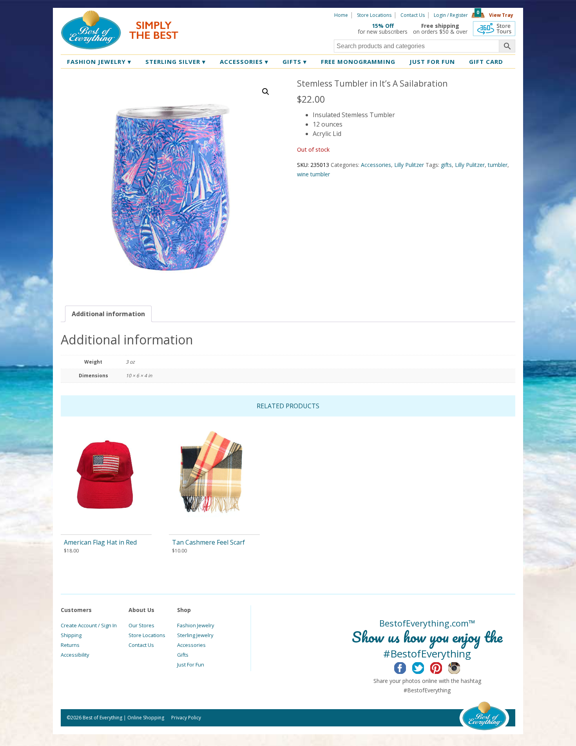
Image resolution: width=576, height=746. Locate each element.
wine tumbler (313, 174)
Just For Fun (190, 664)
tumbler (497, 164)
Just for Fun (432, 61)
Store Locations (374, 15)
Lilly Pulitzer (409, 164)
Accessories (244, 61)
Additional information (108, 314)
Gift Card (486, 61)
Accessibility (75, 654)
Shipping (71, 635)
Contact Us (412, 15)
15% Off (383, 25)
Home (341, 15)
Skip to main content (208, 14)
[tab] (108, 314)
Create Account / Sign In (89, 625)
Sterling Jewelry (195, 635)
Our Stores (141, 625)
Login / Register (451, 15)
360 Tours (494, 28)
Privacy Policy (186, 717)
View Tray (501, 15)
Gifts (295, 61)
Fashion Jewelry (99, 61)
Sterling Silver (175, 61)
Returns (70, 644)
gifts (446, 164)
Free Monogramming (358, 61)
